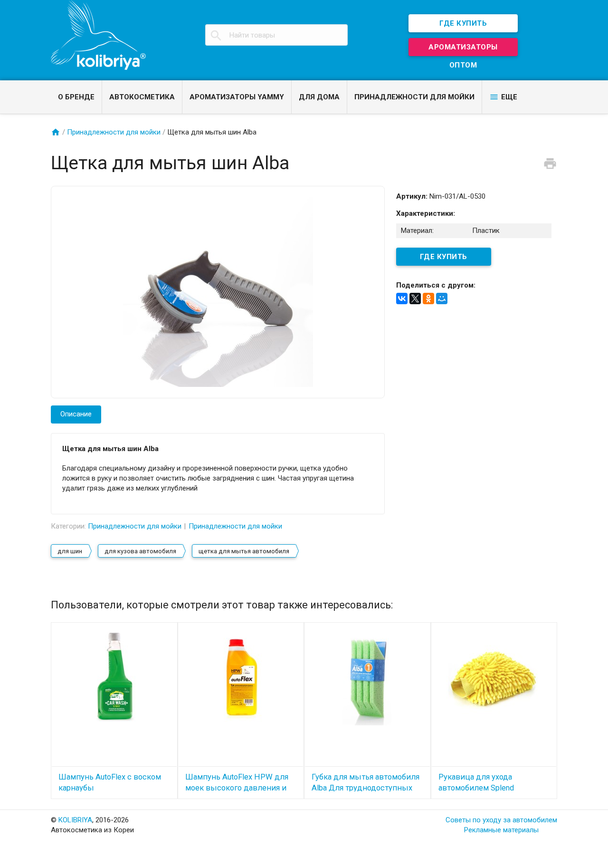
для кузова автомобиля (140, 551)
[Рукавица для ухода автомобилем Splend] (494, 677)
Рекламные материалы (501, 830)
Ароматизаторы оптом (463, 49)
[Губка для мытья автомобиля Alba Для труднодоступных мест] (367, 677)
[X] (415, 298)
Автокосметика (142, 97)
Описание (76, 414)
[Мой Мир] (441, 298)
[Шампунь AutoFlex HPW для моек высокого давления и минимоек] (241, 677)
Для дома (319, 97)
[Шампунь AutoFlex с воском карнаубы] (114, 677)
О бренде (76, 97)
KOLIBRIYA (75, 820)
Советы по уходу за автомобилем (501, 820)
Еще (509, 97)
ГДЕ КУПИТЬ (463, 23)
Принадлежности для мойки (414, 97)
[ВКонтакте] (402, 298)
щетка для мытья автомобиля (244, 551)
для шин (69, 551)
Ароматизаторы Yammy (237, 97)
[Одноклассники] (428, 298)
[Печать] (550, 163)
